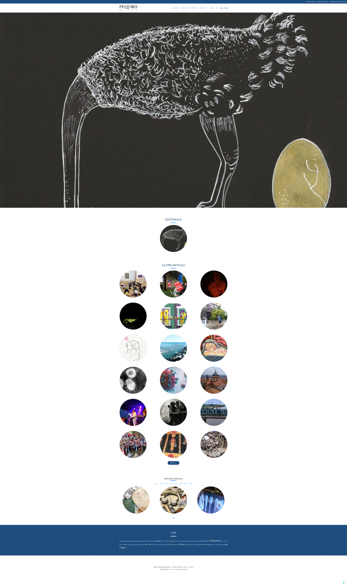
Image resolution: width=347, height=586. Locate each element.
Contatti (203, 8)
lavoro (153, 544)
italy (150, 544)
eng (211, 8)
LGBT (157, 544)
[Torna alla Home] (128, 8)
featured (215, 540)
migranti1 (176, 544)
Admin (172, 569)
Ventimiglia (220, 544)
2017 (175, 483)
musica (187, 544)
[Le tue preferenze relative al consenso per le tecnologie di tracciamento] (344, 583)
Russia (204, 544)
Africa (146, 541)
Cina (167, 541)
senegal (209, 544)
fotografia (225, 541)
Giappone (130, 544)
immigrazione (141, 544)
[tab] (171, 518)
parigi (190, 544)
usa (216, 544)
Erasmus (193, 541)
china (164, 541)
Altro (172, 462)
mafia (167, 544)
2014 (161, 483)
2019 (185, 483)
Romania (199, 544)
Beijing (153, 541)
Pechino (194, 544)
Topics (193, 8)
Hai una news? (310, 1)
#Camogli (122, 541)
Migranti (171, 544)
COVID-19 (176, 541)
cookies (191, 567)
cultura (181, 541)
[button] (217, 8)
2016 (171, 483)
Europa (198, 541)
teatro (213, 544)
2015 (166, 483)
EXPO (207, 541)
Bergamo (158, 541)
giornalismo (135, 544)
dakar (184, 541)
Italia (146, 544)
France (120, 544)
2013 (156, 483)
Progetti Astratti (182, 569)
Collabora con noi (322, 1)
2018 (180, 483)
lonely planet (162, 544)
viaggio (122, 547)
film (222, 541)
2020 (190, 483)
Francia (125, 544)
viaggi (226, 544)
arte (150, 541)
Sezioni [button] (184, 8)
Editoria (188, 541)
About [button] (176, 8)
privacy (185, 567)
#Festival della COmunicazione (135, 541)
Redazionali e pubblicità (338, 1)
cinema (171, 541)
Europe (203, 541)
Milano (181, 544)
